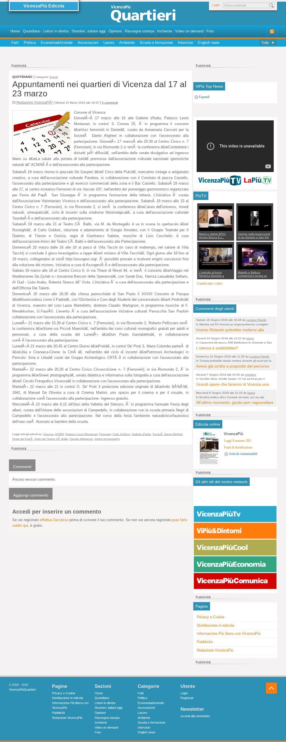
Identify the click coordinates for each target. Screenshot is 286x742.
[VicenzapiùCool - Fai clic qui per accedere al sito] (235, 548)
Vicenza (48, 434)
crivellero (250, 374)
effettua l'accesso (54, 520)
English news (209, 42)
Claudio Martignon (81, 438)
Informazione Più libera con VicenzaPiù (228, 633)
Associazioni (88, 42)
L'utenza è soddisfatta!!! (217, 348)
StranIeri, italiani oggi (89, 31)
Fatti (15, 42)
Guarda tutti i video (209, 283)
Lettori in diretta (55, 31)
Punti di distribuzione (238, 447)
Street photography (107, 438)
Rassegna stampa (139, 31)
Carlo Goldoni (121, 434)
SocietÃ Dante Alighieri (167, 434)
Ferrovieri (105, 434)
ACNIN (59, 434)
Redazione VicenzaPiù (215, 650)
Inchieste (164, 31)
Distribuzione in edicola (215, 625)
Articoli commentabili (243, 454)
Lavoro (108, 42)
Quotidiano (31, 31)
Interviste (185, 42)
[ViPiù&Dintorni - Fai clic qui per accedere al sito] (235, 531)
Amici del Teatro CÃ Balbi (51, 438)
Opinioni (115, 31)
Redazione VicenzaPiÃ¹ (34, 102)
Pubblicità (205, 642)
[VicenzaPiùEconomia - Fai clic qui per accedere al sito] (235, 564)
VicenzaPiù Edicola (43, 6)
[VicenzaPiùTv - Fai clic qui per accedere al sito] (235, 514)
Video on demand (189, 31)
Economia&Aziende (57, 42)
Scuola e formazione (156, 42)
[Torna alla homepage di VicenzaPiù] (143, 14)
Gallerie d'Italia (141, 434)
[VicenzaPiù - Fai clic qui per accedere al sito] (235, 497)
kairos (250, 338)
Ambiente (127, 42)
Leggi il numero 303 (237, 441)
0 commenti (110, 102)
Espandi (204, 97)
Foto (210, 31)
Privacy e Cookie (210, 617)
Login (216, 5)
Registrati (186, 698)
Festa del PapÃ (22, 438)
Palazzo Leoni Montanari (81, 434)
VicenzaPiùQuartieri (22, 689)
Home (15, 31)
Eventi (54, 76)
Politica (30, 42)
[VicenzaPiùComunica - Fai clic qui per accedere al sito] (235, 581)
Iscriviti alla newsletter (195, 716)
